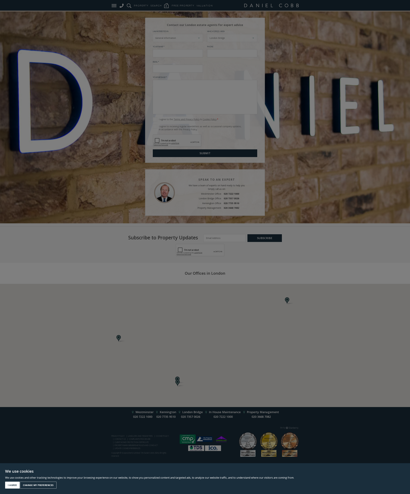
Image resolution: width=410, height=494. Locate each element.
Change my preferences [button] (38, 485)
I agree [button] (12, 485)
